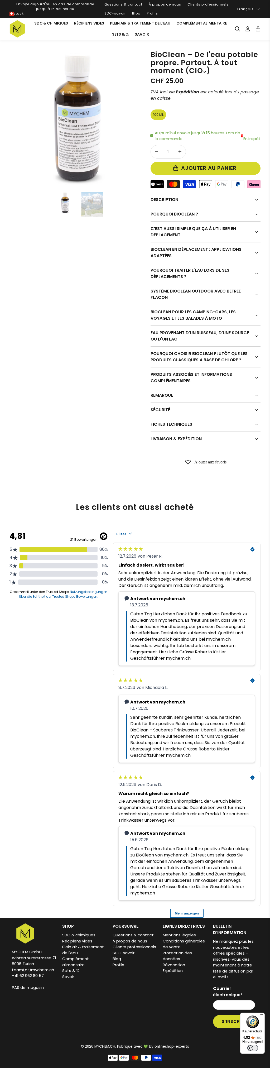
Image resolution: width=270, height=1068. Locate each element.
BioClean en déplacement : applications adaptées (196, 252)
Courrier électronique (228, 991)
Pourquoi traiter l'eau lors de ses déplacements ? (190, 273)
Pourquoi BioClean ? (174, 214)
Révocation (174, 965)
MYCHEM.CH (104, 1046)
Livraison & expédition (176, 439)
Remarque (162, 395)
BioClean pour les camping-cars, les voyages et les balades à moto (193, 315)
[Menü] (261, 1016)
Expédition (173, 970)
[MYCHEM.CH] (17, 29)
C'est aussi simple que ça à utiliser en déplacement (193, 232)
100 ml (158, 114)
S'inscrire (234, 1021)
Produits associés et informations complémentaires (191, 377)
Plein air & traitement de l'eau (140, 23)
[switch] (252, 1048)
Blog (136, 13)
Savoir (142, 34)
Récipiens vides (89, 23)
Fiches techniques (171, 424)
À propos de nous (165, 4)
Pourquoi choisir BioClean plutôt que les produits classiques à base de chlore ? (199, 357)
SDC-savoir (115, 13)
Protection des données (177, 956)
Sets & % (120, 34)
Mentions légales (179, 935)
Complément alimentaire (201, 23)
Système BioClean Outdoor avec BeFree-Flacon (197, 294)
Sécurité (160, 410)
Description (164, 200)
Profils (152, 13)
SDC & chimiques (51, 23)
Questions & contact (123, 4)
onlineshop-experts (172, 1046)
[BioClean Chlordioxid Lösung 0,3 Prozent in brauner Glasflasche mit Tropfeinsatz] (77, 118)
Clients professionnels (208, 4)
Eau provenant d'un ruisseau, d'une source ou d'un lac (200, 336)
